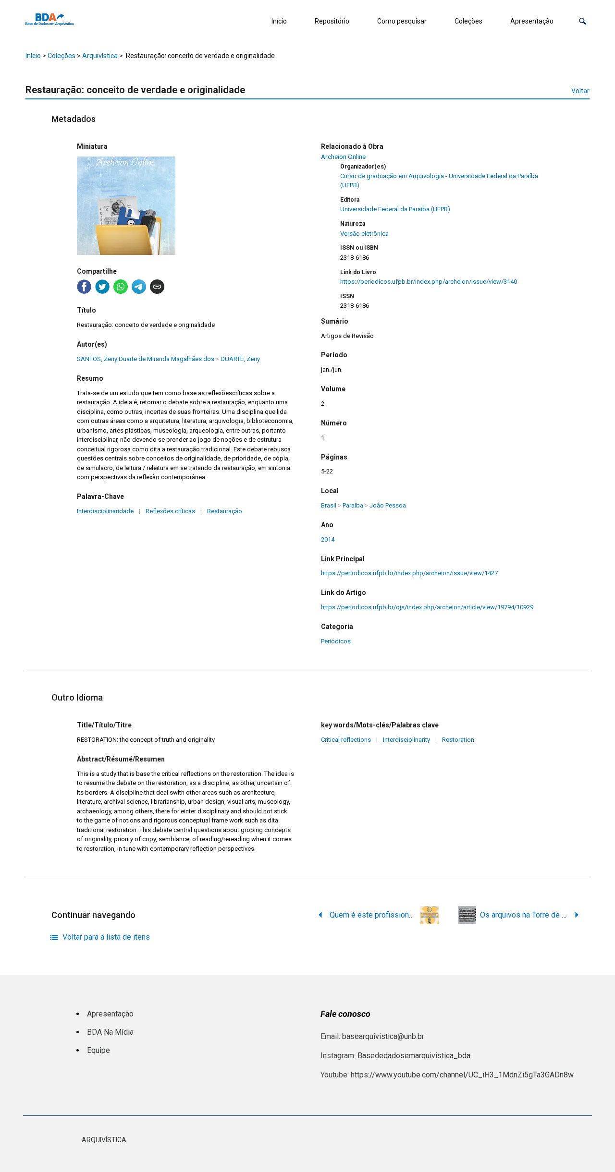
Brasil (328, 505)
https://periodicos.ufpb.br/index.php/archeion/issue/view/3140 (428, 281)
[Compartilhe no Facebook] (84, 286)
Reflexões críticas (170, 511)
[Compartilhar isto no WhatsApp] (120, 286)
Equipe (98, 1050)
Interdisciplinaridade (105, 511)
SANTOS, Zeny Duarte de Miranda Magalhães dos (145, 358)
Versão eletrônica (364, 233)
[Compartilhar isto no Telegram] (139, 286)
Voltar (580, 91)
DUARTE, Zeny (240, 358)
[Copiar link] (157, 286)
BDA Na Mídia (110, 1032)
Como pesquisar (402, 21)
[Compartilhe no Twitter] (102, 286)
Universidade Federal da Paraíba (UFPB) (395, 209)
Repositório (332, 21)
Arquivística (100, 56)
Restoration (458, 739)
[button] (583, 21)
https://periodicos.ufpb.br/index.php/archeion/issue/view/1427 (409, 573)
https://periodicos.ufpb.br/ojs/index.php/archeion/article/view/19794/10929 (427, 607)
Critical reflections (346, 739)
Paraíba (353, 505)
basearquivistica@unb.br (383, 1036)
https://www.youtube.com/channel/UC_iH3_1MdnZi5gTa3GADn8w (462, 1074)
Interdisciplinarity (406, 739)
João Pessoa (387, 505)
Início (279, 21)
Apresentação (532, 21)
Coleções (468, 21)
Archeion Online (343, 156)
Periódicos (336, 641)
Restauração (224, 511)
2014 (327, 539)
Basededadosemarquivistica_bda (413, 1055)
